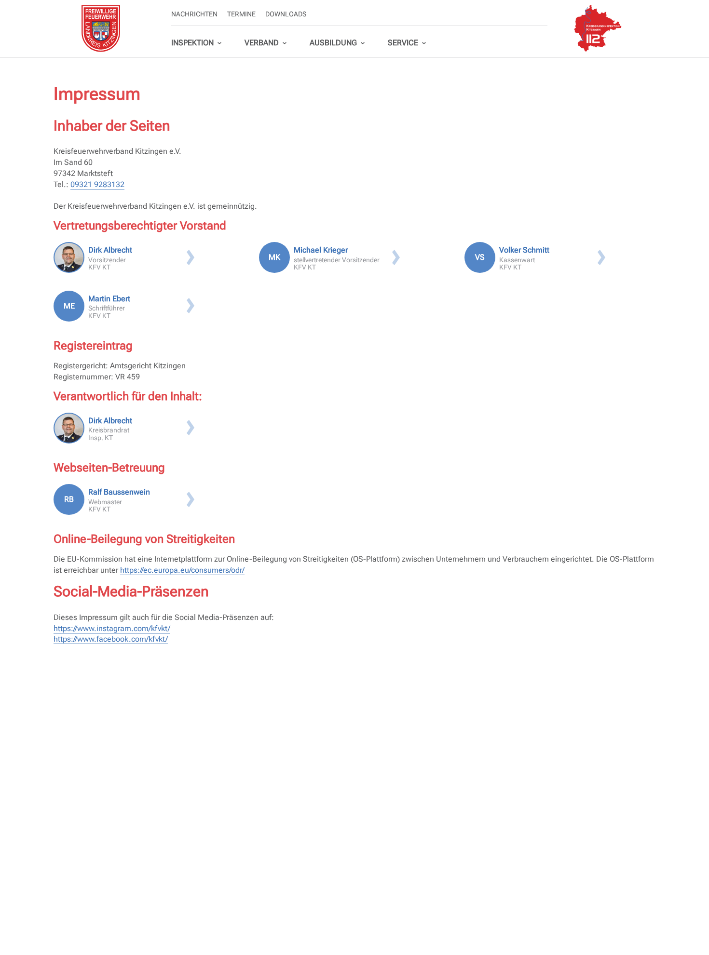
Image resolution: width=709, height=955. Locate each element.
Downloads (285, 14)
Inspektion (192, 42)
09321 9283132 (97, 184)
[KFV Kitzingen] (101, 28)
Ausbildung (333, 42)
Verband (262, 42)
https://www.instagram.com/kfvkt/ (112, 628)
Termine (241, 14)
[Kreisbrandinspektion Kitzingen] (598, 28)
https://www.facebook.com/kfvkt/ (111, 639)
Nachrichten (194, 14)
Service (403, 42)
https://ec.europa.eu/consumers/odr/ (182, 570)
